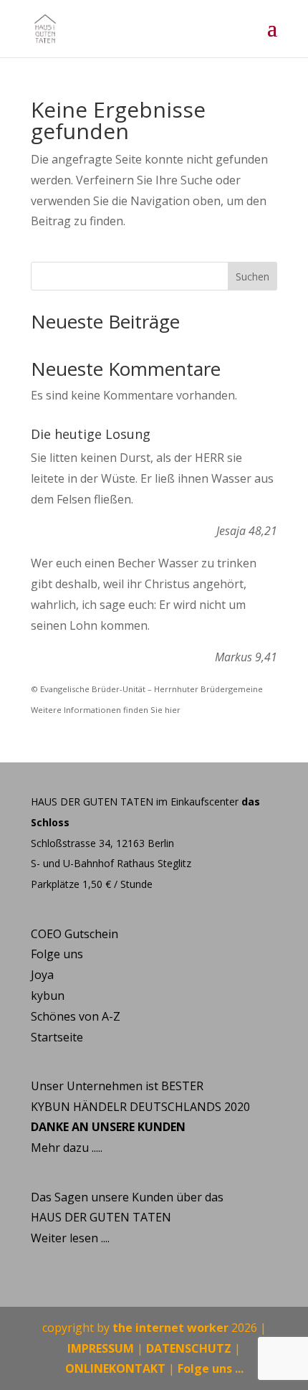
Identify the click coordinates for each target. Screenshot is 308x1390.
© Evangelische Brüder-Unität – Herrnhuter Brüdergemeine (147, 689)
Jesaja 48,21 (246, 531)
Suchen (252, 276)
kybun (47, 995)
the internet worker (170, 1327)
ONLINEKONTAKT (115, 1368)
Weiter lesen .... (70, 1238)
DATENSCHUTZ (188, 1348)
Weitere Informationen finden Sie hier (106, 709)
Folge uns (57, 954)
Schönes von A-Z (75, 1016)
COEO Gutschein (74, 934)
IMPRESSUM (100, 1348)
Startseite (57, 1037)
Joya (42, 975)
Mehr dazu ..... (66, 1147)
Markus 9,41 (246, 657)
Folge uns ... (211, 1368)
